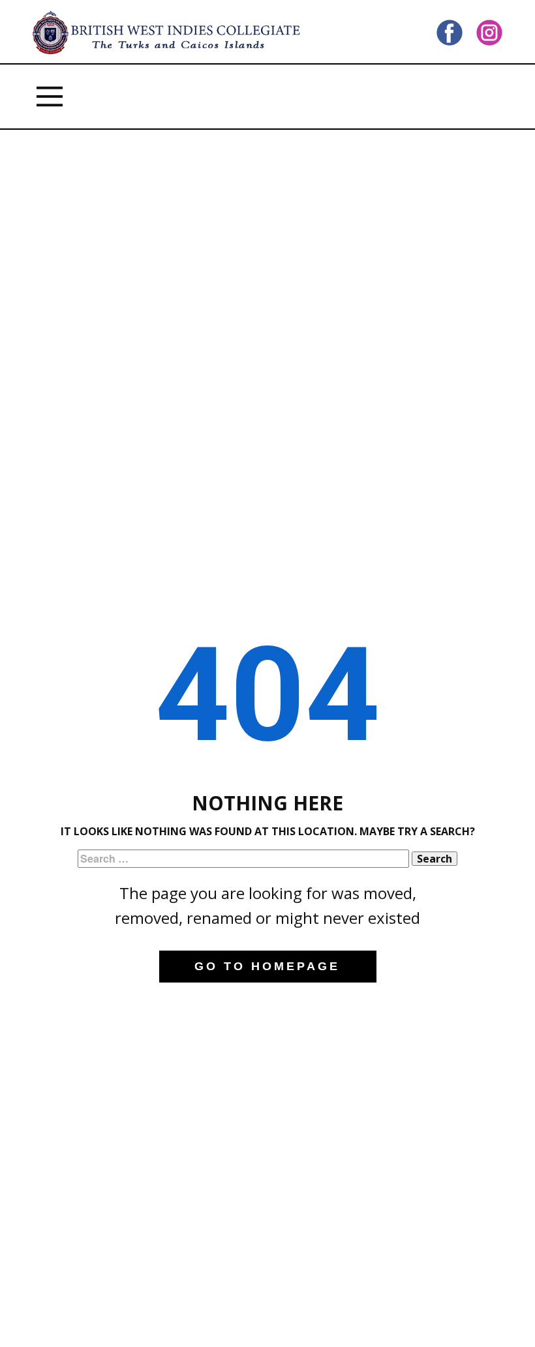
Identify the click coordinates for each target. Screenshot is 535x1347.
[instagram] (489, 33)
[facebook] (449, 33)
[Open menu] (50, 96)
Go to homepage (267, 966)
